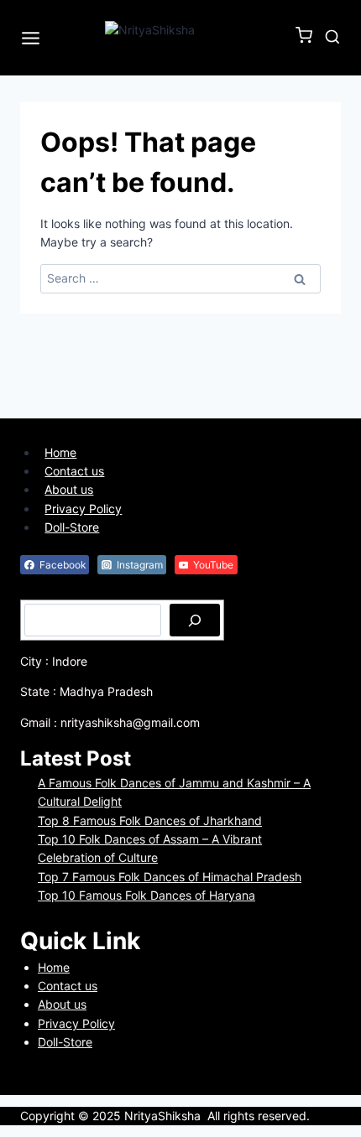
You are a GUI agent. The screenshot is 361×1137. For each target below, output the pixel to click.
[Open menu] (34, 38)
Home (60, 452)
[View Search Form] (332, 37)
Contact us (74, 471)
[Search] (195, 620)
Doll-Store (71, 527)
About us (68, 489)
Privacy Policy (83, 508)
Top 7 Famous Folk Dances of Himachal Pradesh (169, 877)
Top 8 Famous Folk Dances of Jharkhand (150, 820)
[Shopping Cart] (306, 39)
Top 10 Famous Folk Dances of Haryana (146, 895)
